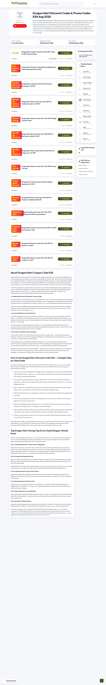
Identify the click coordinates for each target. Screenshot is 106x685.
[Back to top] (102, 681)
